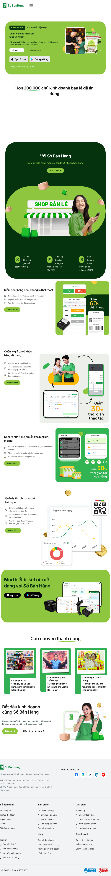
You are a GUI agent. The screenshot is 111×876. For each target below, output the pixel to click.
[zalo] (83, 775)
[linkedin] (96, 775)
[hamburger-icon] (31, 5)
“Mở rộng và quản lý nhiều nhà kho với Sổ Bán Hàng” (57, 686)
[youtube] (103, 775)
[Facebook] (76, 775)
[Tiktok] (90, 775)
